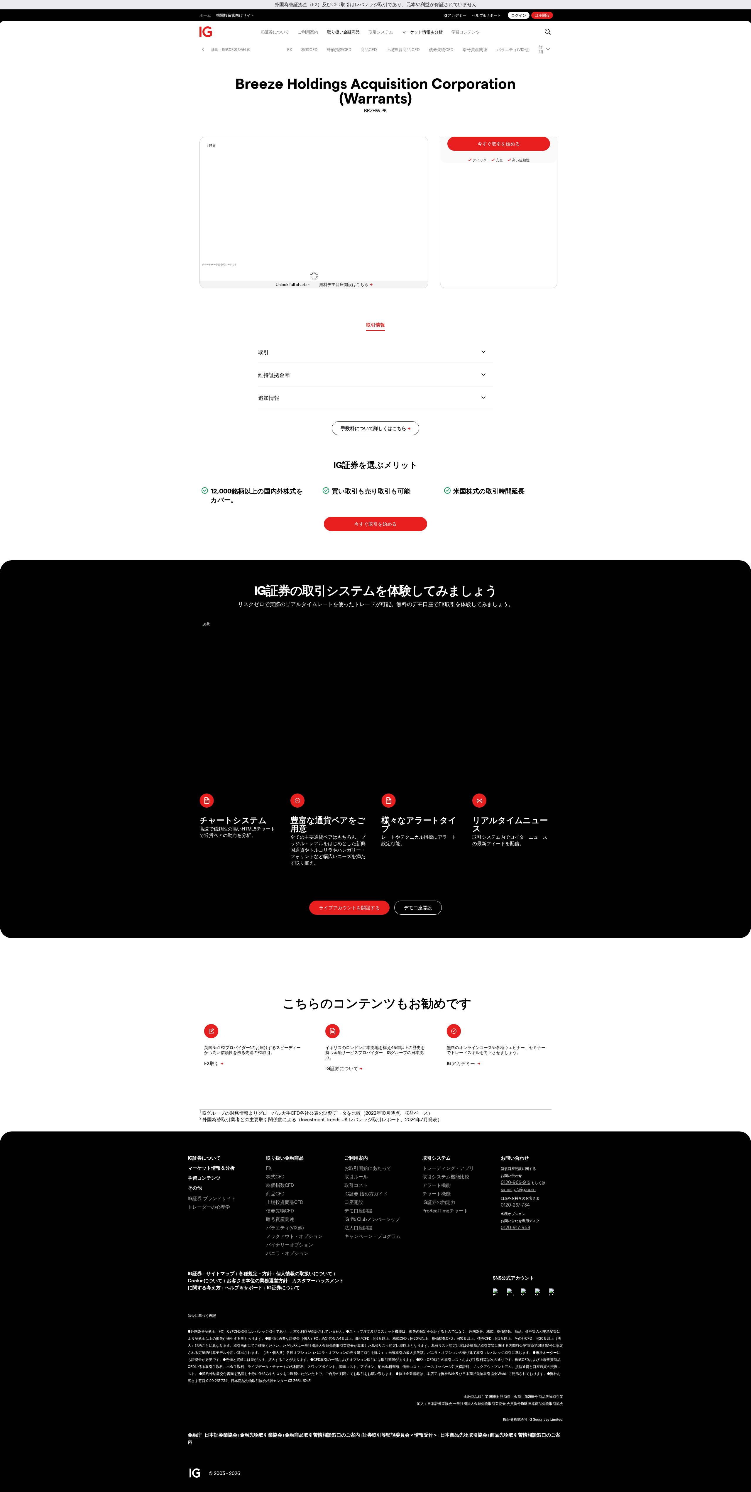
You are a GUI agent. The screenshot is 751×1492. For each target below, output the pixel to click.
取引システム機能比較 (445, 1176)
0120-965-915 (515, 1182)
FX (289, 49)
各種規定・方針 (255, 1273)
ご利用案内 (308, 31)
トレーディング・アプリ (448, 1168)
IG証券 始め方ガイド (366, 1193)
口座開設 (542, 15)
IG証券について (275, 31)
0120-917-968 (515, 1227)
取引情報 (375, 324)
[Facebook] (496, 1291)
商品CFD (369, 49)
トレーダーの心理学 (209, 1206)
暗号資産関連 (475, 49)
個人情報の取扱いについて (304, 1273)
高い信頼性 (521, 160)
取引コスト (356, 1185)
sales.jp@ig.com (518, 1189)
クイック (480, 160)
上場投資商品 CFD (403, 49)
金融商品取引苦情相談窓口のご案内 (322, 1434)
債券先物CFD (441, 49)
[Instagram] (510, 1291)
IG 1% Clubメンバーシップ (372, 1219)
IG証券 (195, 1273)
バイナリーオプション (289, 1244)
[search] (548, 31)
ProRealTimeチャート (445, 1210)
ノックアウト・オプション (294, 1236)
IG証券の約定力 (438, 1202)
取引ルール (356, 1176)
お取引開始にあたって (367, 1168)
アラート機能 (436, 1185)
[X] (524, 1291)
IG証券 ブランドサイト (212, 1198)
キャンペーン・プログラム (372, 1236)
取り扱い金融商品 (343, 31)
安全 (499, 160)
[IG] (205, 31)
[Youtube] (538, 1291)
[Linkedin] (552, 1291)
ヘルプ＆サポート (244, 1287)
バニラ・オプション (287, 1253)
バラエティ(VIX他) (513, 49)
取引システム (380, 31)
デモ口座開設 (358, 1210)
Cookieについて (205, 1280)
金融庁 (195, 1434)
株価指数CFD (339, 49)
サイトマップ (220, 1273)
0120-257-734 (515, 1204)
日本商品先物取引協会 (463, 1434)
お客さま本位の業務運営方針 (257, 1280)
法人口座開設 (358, 1227)
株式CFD (309, 49)
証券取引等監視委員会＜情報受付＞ (400, 1434)
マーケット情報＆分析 (422, 31)
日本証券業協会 (220, 1434)
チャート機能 (436, 1193)
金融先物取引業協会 (261, 1434)
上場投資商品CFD (284, 1202)
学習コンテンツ (465, 31)
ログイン (518, 15)
